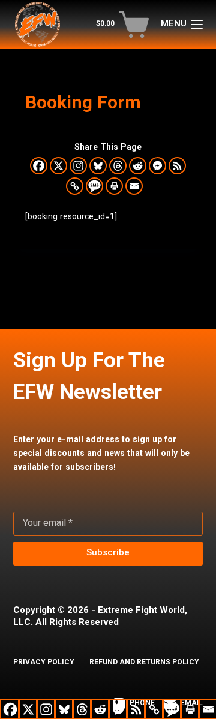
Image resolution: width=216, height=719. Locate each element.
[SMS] (94, 186)
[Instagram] (78, 165)
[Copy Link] (74, 186)
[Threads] (118, 165)
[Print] (114, 186)
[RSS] (177, 165)
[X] (58, 165)
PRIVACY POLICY (43, 663)
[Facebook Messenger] (157, 165)
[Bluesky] (98, 165)
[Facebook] (38, 165)
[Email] (134, 186)
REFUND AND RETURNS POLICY (144, 663)
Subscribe (108, 553)
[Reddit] (137, 165)
